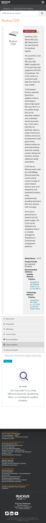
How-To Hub (6, 475)
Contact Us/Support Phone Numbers (13, 487)
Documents (10, 319)
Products (6, 9)
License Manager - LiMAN (10, 435)
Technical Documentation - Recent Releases (16, 473)
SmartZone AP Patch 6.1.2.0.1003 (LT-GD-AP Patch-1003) (35, 304)
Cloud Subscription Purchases (11, 455)
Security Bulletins (12, 339)
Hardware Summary (8, 447)
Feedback (5, 488)
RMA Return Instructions (9, 465)
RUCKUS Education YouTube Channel (14, 480)
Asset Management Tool (9, 444)
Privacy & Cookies (20, 519)
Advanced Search (12, 350)
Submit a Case (6, 453)
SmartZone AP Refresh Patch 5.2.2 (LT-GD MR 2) (35, 285)
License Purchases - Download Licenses (15, 437)
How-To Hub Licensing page (11, 433)
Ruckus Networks (23, 504)
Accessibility (30, 519)
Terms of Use (10, 519)
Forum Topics (11, 334)
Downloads (10, 324)
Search (7, 361)
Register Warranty (8, 460)
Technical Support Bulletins (11, 478)
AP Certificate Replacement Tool (12, 445)
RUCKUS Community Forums (11, 477)
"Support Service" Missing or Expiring (14, 463)
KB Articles (10, 329)
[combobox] (20, 13)
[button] (42, 13)
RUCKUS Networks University (11, 481)
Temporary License (8, 438)
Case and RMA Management (11, 448)
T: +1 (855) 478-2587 (23, 508)
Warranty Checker (7, 462)
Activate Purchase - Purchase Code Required (16, 452)
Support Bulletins (12, 345)
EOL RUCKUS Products (23, 9)
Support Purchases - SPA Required (13, 450)
